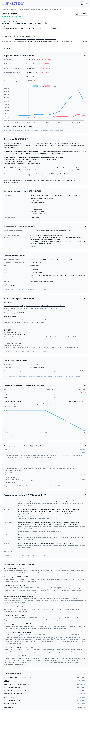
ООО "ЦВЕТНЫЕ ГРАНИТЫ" (13, 687)
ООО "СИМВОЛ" (9, 697)
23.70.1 (32, 241)
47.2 (31, 237)
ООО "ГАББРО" (9, 707)
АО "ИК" (6, 681)
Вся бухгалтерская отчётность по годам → (19, 126)
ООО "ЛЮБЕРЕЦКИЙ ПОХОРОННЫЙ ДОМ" (18, 677)
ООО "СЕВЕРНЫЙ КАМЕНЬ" (13, 694)
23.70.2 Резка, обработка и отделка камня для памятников (35, 39)
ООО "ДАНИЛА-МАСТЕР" (12, 700)
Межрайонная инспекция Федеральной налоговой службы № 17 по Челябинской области (34, 306)
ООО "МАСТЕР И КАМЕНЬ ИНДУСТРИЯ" (17, 684)
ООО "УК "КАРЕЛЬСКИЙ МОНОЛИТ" (15, 690)
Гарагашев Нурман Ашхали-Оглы (41, 198)
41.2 (31, 235)
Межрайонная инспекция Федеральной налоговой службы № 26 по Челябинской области (35, 319)
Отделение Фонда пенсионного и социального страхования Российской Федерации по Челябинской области (42, 337)
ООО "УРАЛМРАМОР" (11, 703)
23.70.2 (32, 230)
